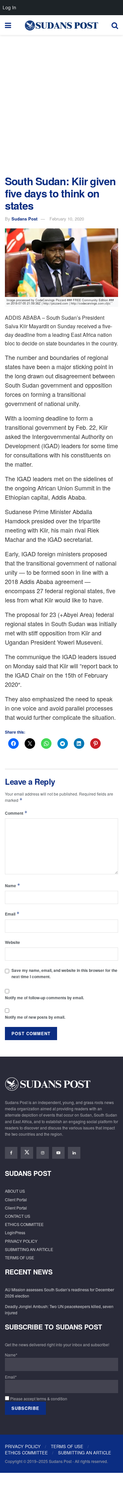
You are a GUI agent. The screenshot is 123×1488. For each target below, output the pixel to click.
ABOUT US (15, 1191)
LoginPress (15, 1232)
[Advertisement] (61, 103)
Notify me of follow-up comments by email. (44, 998)
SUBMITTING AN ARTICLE (29, 1249)
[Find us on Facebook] (11, 1153)
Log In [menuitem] (9, 7)
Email (12, 914)
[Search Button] (115, 25)
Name (12, 885)
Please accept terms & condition (38, 1398)
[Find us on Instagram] (42, 1153)
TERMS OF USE (19, 1257)
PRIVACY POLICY (21, 1241)
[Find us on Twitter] (27, 1153)
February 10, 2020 (67, 219)
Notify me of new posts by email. (35, 1017)
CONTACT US (17, 1216)
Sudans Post (24, 219)
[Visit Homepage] (61, 25)
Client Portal (16, 1199)
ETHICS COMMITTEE (24, 1224)
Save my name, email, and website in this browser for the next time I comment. (64, 973)
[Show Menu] (8, 25)
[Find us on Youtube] (58, 1153)
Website (12, 942)
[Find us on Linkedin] (74, 1153)
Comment (16, 813)
